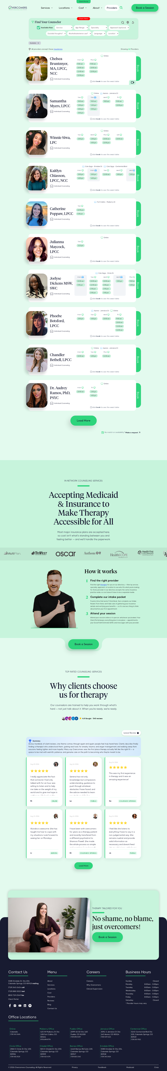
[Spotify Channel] (30, 1006)
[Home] (18, 8)
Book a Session (145, 7)
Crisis (156, 1067)
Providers (112, 7)
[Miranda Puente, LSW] (134, 816)
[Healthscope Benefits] (119, 554)
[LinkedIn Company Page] (25, 1006)
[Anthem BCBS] (92, 553)
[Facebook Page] (9, 1006)
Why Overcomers (94, 985)
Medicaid (130, 1067)
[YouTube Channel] (20, 1006)
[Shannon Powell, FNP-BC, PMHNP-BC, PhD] (95, 816)
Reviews (50, 1001)
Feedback (102, 1067)
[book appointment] (80, 68)
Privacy (75, 1067)
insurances (58, 49)
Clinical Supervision (94, 989)
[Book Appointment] (106, 105)
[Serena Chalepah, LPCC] (95, 764)
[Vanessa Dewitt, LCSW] (56, 764)
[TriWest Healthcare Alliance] (39, 553)
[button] (46, 7)
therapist (103, 585)
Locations (51, 989)
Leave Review (130, 733)
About (49, 981)
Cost (49, 993)
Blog (49, 1004)
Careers (90, 981)
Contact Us (52, 1008)
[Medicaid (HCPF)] (145, 553)
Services (51, 985)
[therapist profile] (36, 68)
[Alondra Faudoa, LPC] (56, 816)
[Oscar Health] (65, 554)
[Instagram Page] (15, 1006)
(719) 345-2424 (16, 987)
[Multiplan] (12, 553)
